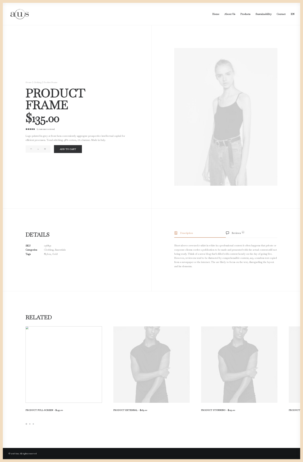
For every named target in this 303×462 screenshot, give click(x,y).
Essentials (60, 249)
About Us (229, 14)
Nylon (47, 253)
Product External (130, 410)
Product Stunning (218, 410)
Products (245, 14)
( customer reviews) (46, 129)
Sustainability (263, 14)
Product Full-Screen (44, 410)
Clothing (38, 82)
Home (215, 14)
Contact (281, 14)
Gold (55, 253)
